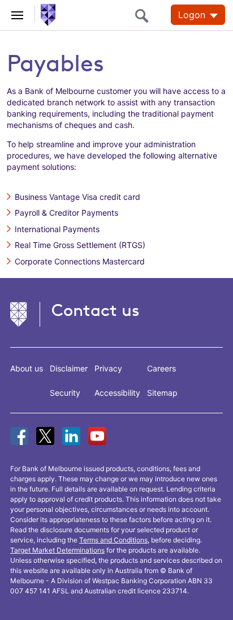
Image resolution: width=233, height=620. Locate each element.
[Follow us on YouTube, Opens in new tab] (97, 436)
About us (26, 368)
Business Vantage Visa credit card (77, 197)
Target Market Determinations (57, 550)
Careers (161, 368)
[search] (144, 15)
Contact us (95, 310)
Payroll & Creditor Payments (66, 212)
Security (65, 392)
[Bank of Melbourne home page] (45, 14)
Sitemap (162, 392)
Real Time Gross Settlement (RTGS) (80, 245)
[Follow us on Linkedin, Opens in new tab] (71, 436)
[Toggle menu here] (17, 13)
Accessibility (117, 392)
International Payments (57, 229)
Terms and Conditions (113, 540)
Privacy (108, 368)
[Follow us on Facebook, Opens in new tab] (19, 436)
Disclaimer (69, 368)
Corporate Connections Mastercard (80, 261)
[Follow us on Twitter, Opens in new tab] (45, 436)
